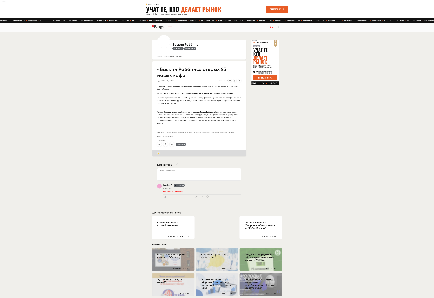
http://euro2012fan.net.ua (173, 191)
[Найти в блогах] (278, 27)
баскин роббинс (168, 136)
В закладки (181, 144)
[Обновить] (177, 163)
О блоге (179, 56)
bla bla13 (167, 185)
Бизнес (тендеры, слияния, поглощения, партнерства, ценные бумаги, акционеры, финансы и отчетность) (201, 132)
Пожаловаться (190, 48)
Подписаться (178, 48)
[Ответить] (164, 196)
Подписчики (169, 56)
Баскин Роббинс (185, 44)
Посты (159, 56)
